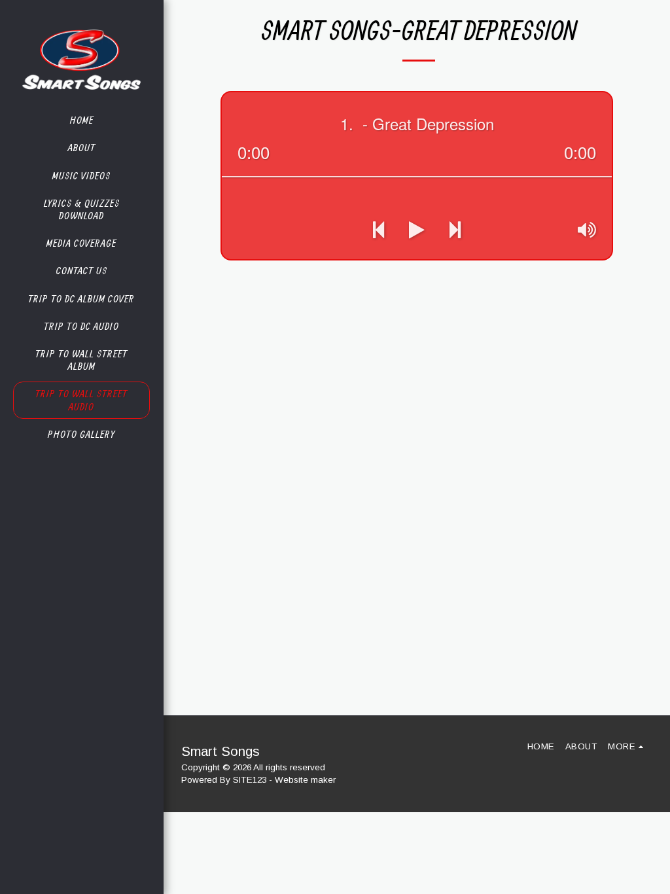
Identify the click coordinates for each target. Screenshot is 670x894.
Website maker (305, 780)
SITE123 (249, 780)
